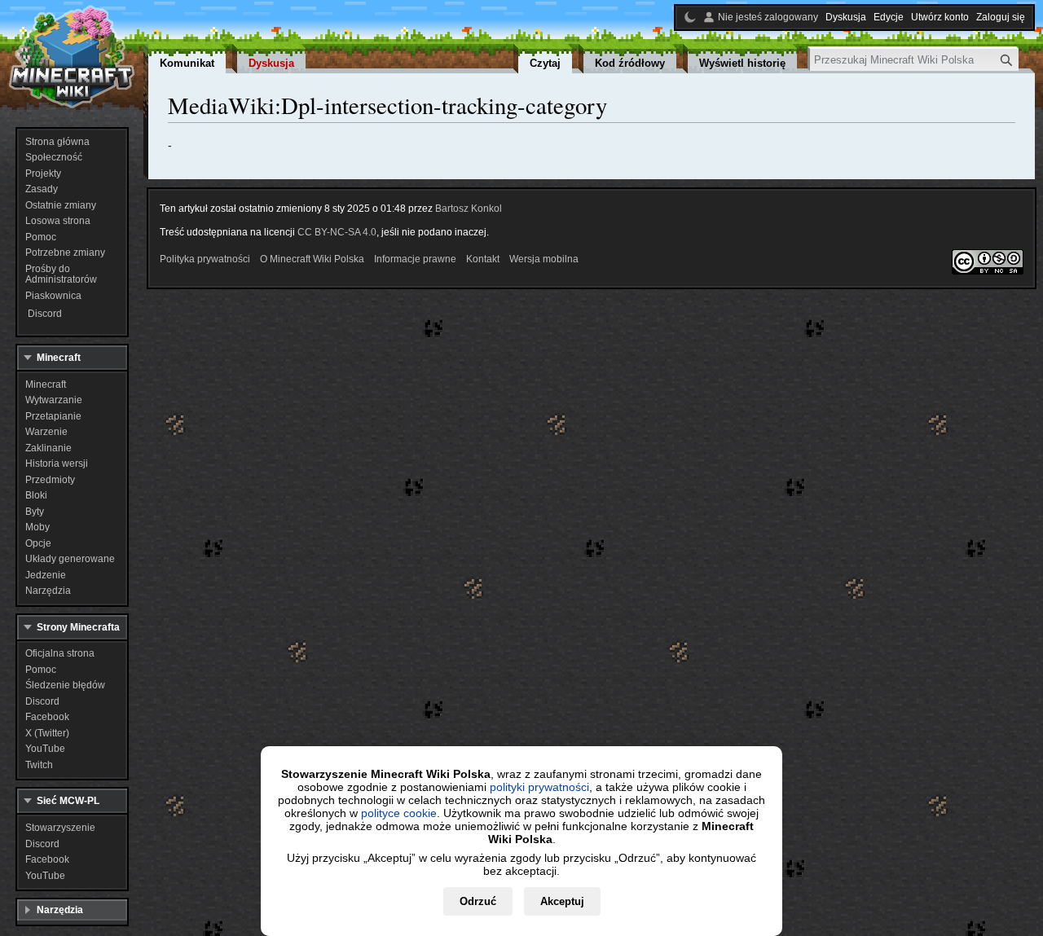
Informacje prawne (415, 259)
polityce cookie (399, 813)
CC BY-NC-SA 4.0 (336, 232)
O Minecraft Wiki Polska (312, 259)
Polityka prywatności (205, 259)
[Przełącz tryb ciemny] (690, 17)
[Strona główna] (72, 57)
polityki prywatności (539, 786)
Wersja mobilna (544, 259)
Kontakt (482, 259)
